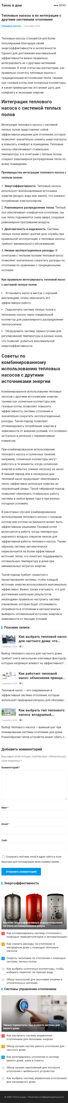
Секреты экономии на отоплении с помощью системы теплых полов (36, 959)
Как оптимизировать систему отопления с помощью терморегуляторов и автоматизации (37, 935)
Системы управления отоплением (30, 989)
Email (5, 824)
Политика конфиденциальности (46, 1097)
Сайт (4, 840)
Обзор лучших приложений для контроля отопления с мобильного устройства (33, 1069)
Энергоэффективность (21, 883)
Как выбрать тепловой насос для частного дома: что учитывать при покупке (43, 641)
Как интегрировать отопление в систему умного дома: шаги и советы (33, 1058)
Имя (4, 807)
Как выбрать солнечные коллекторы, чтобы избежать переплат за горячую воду (35, 970)
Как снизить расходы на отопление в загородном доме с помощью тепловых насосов (32, 947)
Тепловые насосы (11, 26)
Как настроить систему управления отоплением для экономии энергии (30, 1037)
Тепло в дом (11, 5)
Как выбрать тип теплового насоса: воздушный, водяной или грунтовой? (42, 714)
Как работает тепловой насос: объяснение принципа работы (42, 677)
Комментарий (10, 767)
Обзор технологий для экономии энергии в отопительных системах (34, 981)
